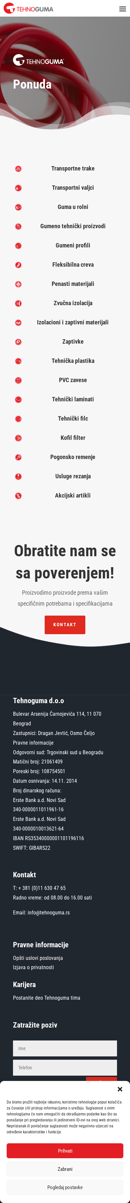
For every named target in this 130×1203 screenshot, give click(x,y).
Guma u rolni (73, 206)
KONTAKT (65, 624)
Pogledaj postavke (65, 1187)
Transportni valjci (73, 187)
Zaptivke (73, 341)
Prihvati (65, 1151)
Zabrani (65, 1169)
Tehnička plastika (73, 360)
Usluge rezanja (73, 476)
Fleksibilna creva (73, 264)
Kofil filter (73, 437)
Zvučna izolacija (73, 303)
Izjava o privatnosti (33, 967)
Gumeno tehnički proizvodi (73, 226)
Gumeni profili (73, 245)
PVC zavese (73, 379)
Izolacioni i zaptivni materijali (73, 322)
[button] (120, 1089)
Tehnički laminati (73, 399)
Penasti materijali (73, 283)
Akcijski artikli (73, 495)
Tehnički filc (73, 418)
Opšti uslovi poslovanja (38, 958)
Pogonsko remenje (72, 456)
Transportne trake (73, 168)
